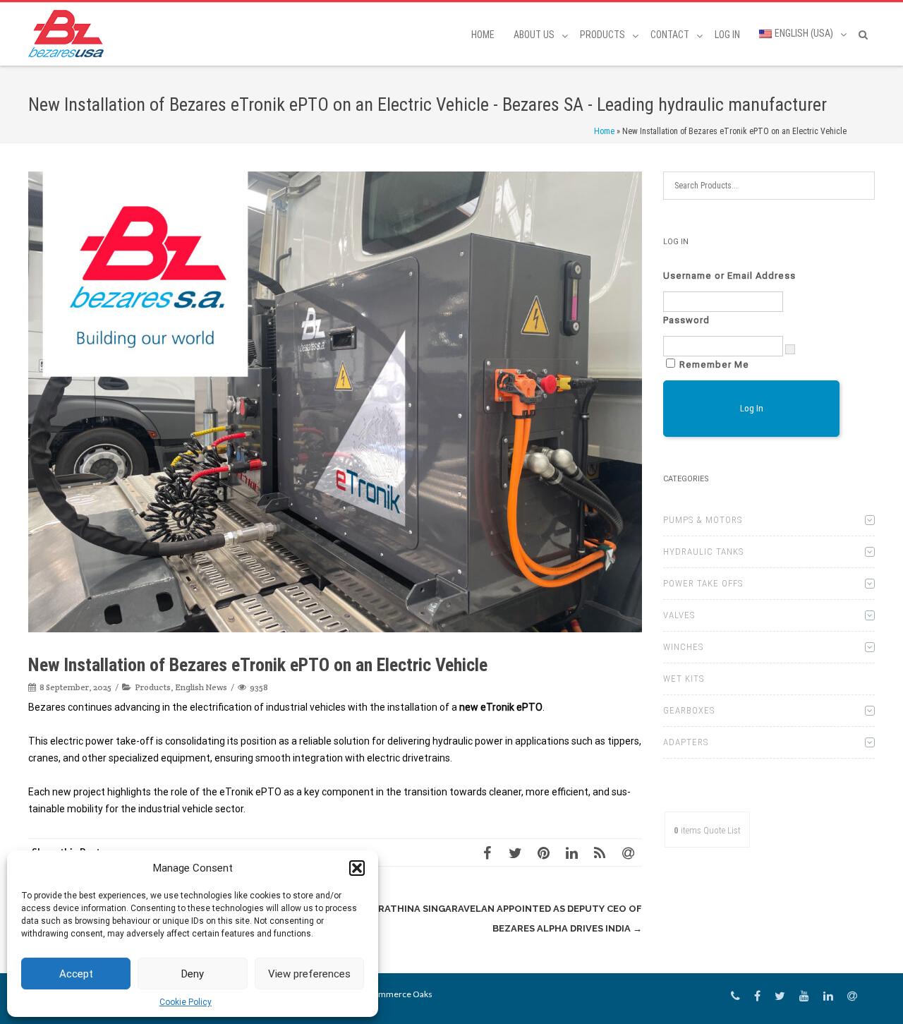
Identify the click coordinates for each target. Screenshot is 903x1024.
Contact (669, 34)
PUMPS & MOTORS (702, 519)
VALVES (679, 615)
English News (201, 687)
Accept (76, 974)
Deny (192, 974)
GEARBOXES (689, 710)
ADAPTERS (685, 742)
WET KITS (683, 678)
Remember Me (714, 364)
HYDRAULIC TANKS (703, 551)
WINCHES (683, 646)
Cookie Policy (185, 1002)
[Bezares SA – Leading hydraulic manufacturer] (69, 33)
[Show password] (790, 349)
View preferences (309, 974)
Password (686, 320)
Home (483, 34)
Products (153, 687)
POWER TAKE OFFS (703, 583)
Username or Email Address (729, 275)
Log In (727, 34)
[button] (357, 868)
